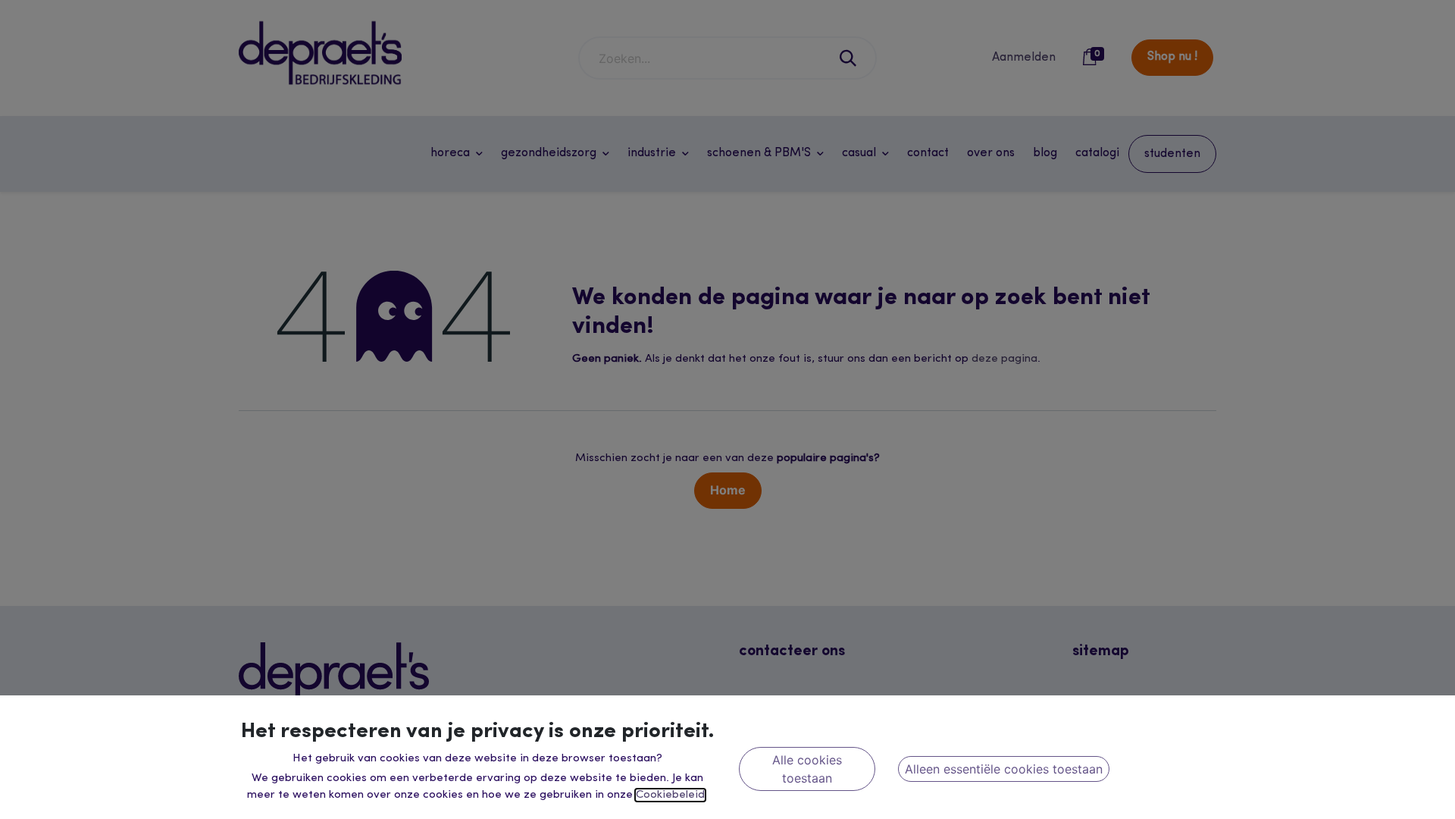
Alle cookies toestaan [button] (807, 769)
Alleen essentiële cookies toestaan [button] (1004, 769)
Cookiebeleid (670, 795)
